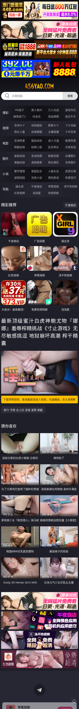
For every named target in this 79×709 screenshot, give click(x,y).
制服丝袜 (19, 147)
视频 (5, 128)
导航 (5, 189)
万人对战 (53, 110)
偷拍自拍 (36, 140)
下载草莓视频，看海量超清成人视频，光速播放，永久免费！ (39, 399)
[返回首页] (74, 701)
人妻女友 (53, 171)
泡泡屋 (37, 193)
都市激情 (19, 171)
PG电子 (19, 110)
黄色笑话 (53, 177)
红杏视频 (19, 193)
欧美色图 (53, 156)
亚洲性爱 (19, 140)
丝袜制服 (36, 132)
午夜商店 (36, 186)
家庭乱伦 (36, 171)
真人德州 (36, 110)
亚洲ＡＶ (19, 125)
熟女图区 (53, 162)
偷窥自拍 (19, 156)
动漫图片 (70, 156)
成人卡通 (53, 140)
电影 (5, 143)
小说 (5, 174)
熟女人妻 (19, 132)
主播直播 (53, 132)
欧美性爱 (70, 140)
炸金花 (37, 116)
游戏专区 (70, 110)
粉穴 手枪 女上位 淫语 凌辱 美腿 (23, 410)
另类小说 (36, 177)
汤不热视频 (70, 186)
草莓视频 (53, 186)
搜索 (70, 96)
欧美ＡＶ (53, 125)
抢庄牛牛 (70, 116)
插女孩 (20, 186)
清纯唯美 (36, 162)
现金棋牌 (53, 116)
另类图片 (70, 162)
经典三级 (36, 147)
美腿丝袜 (19, 162)
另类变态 (70, 147)
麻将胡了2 (19, 116)
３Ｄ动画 (70, 125)
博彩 (5, 113)
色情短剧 (53, 193)
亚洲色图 (36, 156)
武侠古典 (70, 171)
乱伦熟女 (53, 147)
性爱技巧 (70, 177)
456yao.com (39, 86)
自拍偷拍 (36, 125)
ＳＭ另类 (70, 132)
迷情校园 (19, 177)
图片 (5, 158)
